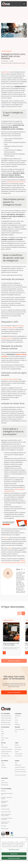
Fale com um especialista (14, 692)
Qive (6, 537)
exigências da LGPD (6, 338)
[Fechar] (26, 839)
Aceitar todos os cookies (14, 858)
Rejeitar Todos (14, 853)
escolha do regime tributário (10, 379)
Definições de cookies (14, 849)
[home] (6, 4)
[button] (24, 4)
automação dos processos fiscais (15, 181)
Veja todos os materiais (14, 660)
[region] (14, 849)
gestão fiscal (6, 72)
